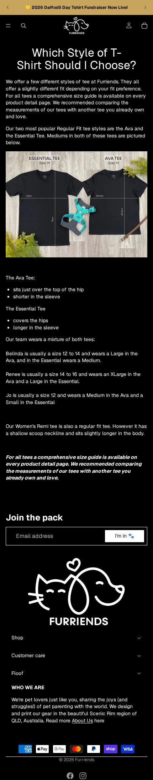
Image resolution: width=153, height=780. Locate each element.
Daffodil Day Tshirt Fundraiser (76, 7)
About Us (82, 720)
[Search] (23, 25)
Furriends (84, 760)
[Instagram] (83, 775)
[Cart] (144, 25)
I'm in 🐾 (124, 536)
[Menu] (8, 25)
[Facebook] (70, 775)
